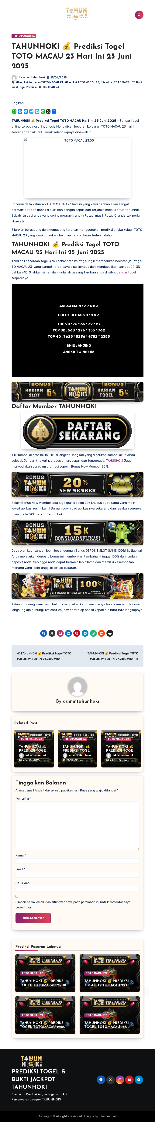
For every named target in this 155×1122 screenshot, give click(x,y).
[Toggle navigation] (15, 15)
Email (20, 869)
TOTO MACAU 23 (24, 36)
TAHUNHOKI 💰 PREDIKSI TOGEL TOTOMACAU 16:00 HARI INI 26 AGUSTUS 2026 (107, 1027)
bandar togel (126, 272)
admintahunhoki (34, 77)
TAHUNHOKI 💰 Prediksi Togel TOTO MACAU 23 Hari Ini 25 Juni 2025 (72, 56)
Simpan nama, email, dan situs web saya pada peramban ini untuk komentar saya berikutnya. (73, 904)
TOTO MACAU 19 (32, 1015)
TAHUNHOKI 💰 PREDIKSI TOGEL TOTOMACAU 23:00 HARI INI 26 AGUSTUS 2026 (43, 985)
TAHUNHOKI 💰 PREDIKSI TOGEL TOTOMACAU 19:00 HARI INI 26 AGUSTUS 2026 (43, 1027)
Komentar (23, 798)
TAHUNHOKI (114, 460)
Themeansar (108, 1116)
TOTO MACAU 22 (97, 973)
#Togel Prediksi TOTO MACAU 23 (37, 87)
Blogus (89, 1116)
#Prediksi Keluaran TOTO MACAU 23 (39, 82)
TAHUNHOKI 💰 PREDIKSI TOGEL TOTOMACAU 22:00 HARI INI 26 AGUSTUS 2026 (107, 985)
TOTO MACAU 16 (96, 1015)
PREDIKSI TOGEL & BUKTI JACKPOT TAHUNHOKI (39, 1079)
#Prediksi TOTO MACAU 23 (81, 82)
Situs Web (22, 883)
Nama (21, 855)
